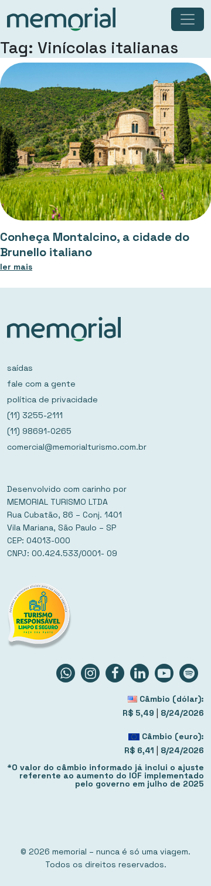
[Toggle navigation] (187, 19)
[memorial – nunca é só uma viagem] (61, 19)
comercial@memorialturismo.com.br (77, 447)
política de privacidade (52, 399)
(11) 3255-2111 (35, 415)
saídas (20, 368)
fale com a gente (41, 383)
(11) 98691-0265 (39, 431)
